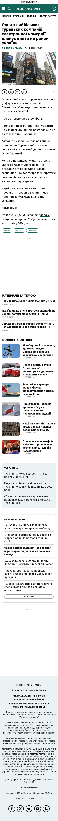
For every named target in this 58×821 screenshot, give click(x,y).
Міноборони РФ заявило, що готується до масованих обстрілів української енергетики (39, 350)
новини (6, 16)
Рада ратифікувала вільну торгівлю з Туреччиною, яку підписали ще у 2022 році (28, 486)
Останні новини (14, 519)
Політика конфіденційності (29, 699)
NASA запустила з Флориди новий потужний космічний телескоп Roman (28, 562)
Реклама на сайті (22, 696)
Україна (7, 231)
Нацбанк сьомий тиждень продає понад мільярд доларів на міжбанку (39, 427)
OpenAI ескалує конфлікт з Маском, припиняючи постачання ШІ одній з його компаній (39, 446)
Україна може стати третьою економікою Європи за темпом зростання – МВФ (28, 312)
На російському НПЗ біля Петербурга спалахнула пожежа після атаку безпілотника (28, 587)
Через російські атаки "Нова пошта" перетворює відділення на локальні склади (38, 369)
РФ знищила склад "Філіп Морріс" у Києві (28, 301)
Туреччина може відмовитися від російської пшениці (25, 475)
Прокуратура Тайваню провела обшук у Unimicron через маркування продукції (37, 408)
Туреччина (32, 231)
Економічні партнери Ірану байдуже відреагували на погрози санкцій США (38, 389)
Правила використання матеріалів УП (29, 703)
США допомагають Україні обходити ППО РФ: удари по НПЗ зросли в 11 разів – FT (28, 325)
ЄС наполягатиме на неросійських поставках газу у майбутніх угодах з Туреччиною (27, 500)
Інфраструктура (47, 16)
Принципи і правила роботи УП (29, 707)
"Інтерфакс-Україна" (40, 725)
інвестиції (19, 231)
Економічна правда (12, 48)
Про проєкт (39, 696)
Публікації (18, 16)
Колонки (31, 16)
